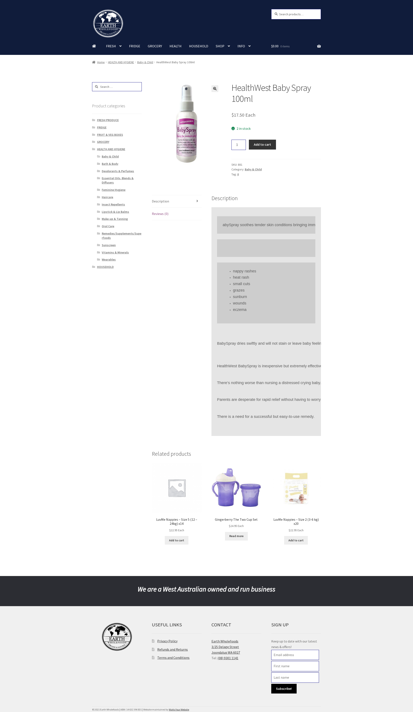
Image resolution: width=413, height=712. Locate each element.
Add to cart (262, 144)
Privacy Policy (167, 641)
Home (101, 62)
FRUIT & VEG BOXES (110, 135)
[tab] (177, 201)
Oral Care (108, 226)
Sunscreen (109, 245)
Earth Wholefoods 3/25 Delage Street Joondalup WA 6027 (225, 647)
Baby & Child (145, 62)
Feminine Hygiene (113, 190)
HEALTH (176, 46)
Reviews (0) (160, 214)
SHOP (220, 46)
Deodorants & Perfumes (118, 171)
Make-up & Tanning (115, 219)
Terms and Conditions (173, 657)
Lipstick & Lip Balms (115, 212)
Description (160, 201)
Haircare (107, 197)
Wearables (109, 259)
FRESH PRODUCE (108, 120)
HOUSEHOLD (198, 46)
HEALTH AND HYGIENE (121, 62)
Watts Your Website (179, 709)
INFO (241, 46)
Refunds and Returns (172, 649)
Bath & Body (110, 164)
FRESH (111, 46)
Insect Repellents (113, 204)
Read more (236, 536)
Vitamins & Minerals (115, 252)
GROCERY (155, 46)
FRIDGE (134, 46)
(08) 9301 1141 (227, 658)
